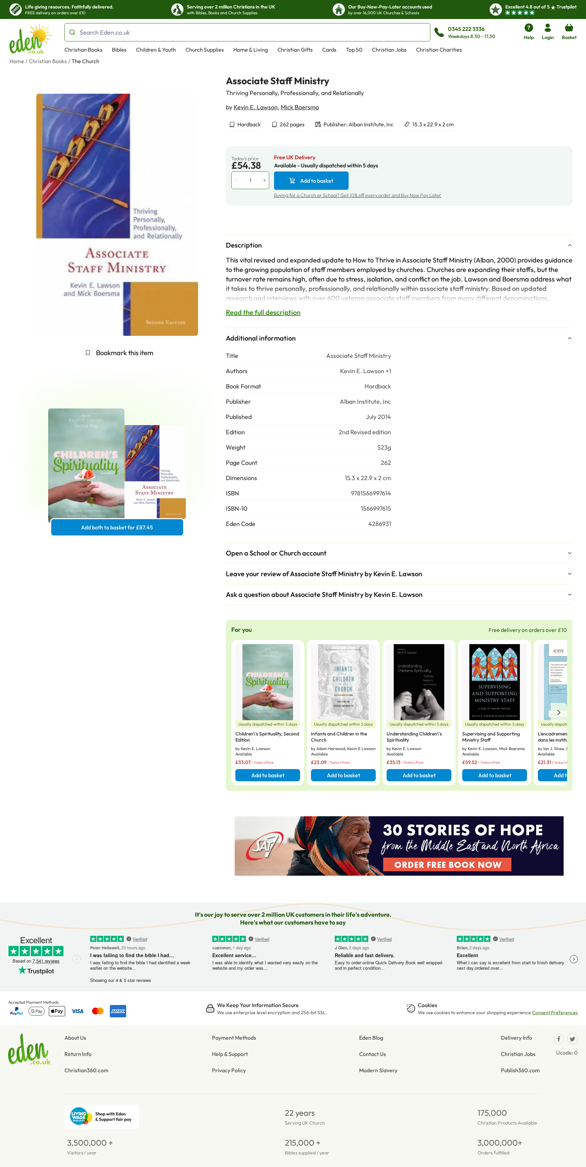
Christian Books (83, 49)
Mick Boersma (300, 107)
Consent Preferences (555, 1012)
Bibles (119, 49)
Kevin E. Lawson (256, 107)
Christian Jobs (389, 49)
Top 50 (354, 49)
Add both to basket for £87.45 (117, 527)
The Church (85, 61)
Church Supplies (204, 49)
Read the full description (263, 312)
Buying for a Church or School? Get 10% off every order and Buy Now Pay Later (357, 195)
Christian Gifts (295, 49)
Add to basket (316, 180)
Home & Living (250, 49)
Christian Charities (439, 49)
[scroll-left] (559, 713)
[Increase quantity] (265, 180)
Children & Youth (156, 49)
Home (16, 61)
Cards (329, 49)
